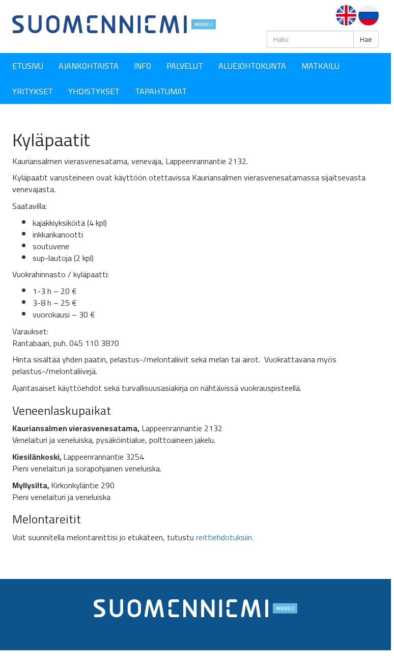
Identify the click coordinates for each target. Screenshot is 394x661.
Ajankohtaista (89, 65)
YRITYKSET (32, 91)
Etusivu (27, 65)
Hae (366, 39)
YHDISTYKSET (94, 91)
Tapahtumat (161, 91)
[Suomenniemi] (114, 23)
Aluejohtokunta (252, 65)
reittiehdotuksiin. (225, 537)
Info (142, 65)
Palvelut (184, 65)
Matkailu (320, 65)
